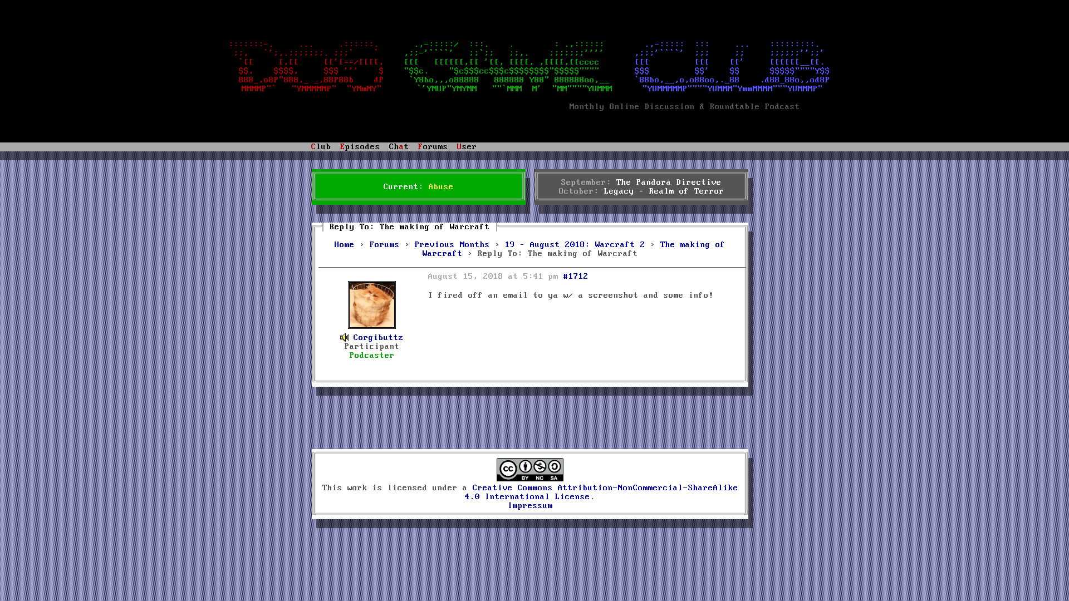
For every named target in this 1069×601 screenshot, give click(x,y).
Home (345, 244)
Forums (385, 244)
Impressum (530, 505)
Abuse (441, 187)
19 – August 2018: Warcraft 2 (575, 244)
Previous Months (452, 244)
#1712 (576, 276)
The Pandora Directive (669, 182)
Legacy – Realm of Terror (664, 191)
